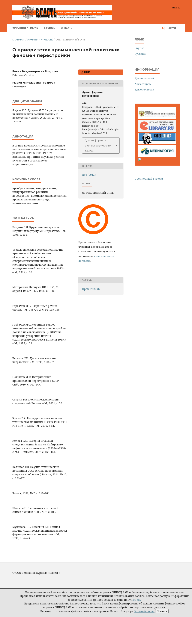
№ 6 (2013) (47, 39)
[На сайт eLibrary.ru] (157, 130)
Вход (176, 7)
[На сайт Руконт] (139, 160)
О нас (65, 28)
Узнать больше (144, 611)
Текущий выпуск (25, 28)
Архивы (49, 28)
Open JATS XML (92, 289)
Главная (18, 39)
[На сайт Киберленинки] (157, 143)
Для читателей (144, 78)
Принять (162, 611)
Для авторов (143, 84)
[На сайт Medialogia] (157, 156)
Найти (171, 28)
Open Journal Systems (149, 178)
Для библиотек (144, 89)
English (140, 48)
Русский (140, 53)
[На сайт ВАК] (157, 118)
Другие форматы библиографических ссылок (98, 145)
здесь (137, 599)
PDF (86, 72)
